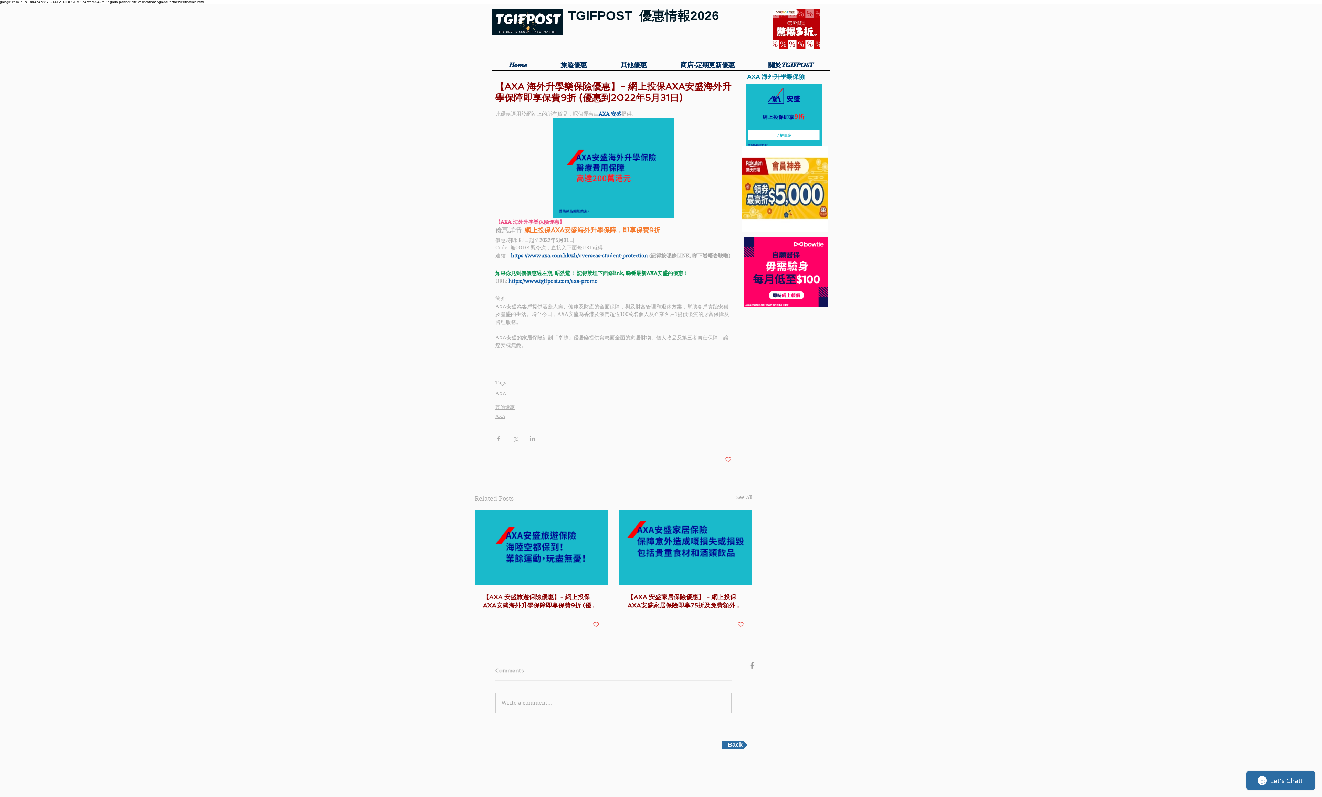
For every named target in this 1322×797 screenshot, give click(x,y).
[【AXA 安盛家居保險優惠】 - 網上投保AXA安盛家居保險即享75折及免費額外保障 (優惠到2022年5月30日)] (685, 547)
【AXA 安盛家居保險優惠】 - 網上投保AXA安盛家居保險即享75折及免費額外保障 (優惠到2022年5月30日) (685, 601)
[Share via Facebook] (498, 438)
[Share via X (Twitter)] (515, 438)
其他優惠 (505, 407)
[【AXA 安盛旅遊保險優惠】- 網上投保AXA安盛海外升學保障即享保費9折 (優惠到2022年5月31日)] (541, 547)
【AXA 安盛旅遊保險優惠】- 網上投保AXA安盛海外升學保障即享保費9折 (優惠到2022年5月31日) (540, 601)
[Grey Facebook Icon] (752, 665)
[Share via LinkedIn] (532, 438)
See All (744, 497)
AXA (500, 394)
